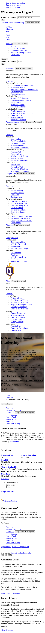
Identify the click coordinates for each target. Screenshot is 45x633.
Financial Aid (16, 152)
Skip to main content (13, 5)
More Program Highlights (10, 593)
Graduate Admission (18, 145)
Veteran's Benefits (10, 501)
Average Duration (28, 455)
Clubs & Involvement (19, 201)
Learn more (14, 441)
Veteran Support (12, 421)
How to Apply (11, 417)
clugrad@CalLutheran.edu (21, 553)
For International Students (20, 218)
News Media (15, 55)
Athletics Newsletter (18, 257)
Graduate (9, 397)
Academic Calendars (18, 120)
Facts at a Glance (17, 298)
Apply (8, 35)
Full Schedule (16, 253)
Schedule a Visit (17, 167)
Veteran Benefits (17, 158)
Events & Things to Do (19, 206)
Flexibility (5, 460)
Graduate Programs (18, 87)
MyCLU (9, 27)
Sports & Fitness (17, 208)
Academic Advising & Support (22, 113)
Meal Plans (15, 195)
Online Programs (17, 92)
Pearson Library (17, 118)
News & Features (17, 315)
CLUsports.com (12, 238)
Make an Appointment (20, 547)
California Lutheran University (12, 23)
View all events (7, 389)
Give (7, 39)
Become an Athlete (18, 242)
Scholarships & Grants (19, 156)
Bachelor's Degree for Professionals (24, 90)
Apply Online (16, 139)
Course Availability (9, 467)
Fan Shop (14, 259)
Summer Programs (18, 94)
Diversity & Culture (18, 210)
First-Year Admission (19, 141)
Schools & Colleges (18, 107)
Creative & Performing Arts (21, 100)
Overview (9, 81)
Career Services (16, 115)
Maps (8, 31)
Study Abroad (16, 102)
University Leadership (19, 307)
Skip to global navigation (15, 3)
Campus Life (11, 173)
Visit (7, 37)
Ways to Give (16, 326)
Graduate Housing (13, 424)
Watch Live (15, 255)
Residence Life (16, 197)
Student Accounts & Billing (21, 160)
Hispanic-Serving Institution (21, 304)
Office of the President (19, 309)
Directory (9, 29)
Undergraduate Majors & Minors (23, 85)
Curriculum (10, 413)
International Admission (20, 148)
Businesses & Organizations (21, 53)
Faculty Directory (17, 322)
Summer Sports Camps (19, 248)
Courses (14, 415)
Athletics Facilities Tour (20, 244)
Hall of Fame (16, 246)
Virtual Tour (15, 165)
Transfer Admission (18, 143)
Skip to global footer (13, 7)
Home (8, 395)
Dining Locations (17, 193)
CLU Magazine (16, 320)
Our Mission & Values (19, 300)
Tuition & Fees (16, 154)
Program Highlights (13, 410)
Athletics (9, 225)
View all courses (7, 630)
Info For (9, 44)
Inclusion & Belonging (19, 302)
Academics (10, 68)
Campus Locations (18, 313)
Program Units (7, 455)
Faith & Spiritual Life (19, 203)
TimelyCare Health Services (21, 221)
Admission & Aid (12, 122)
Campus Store (16, 223)
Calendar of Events (18, 317)
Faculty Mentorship (18, 111)
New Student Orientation (20, 171)
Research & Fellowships (20, 98)
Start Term (5, 474)
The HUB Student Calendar (21, 216)
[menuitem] (25, 49)
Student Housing (17, 190)
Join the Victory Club (19, 261)
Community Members (19, 50)
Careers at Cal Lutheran (20, 328)
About (8, 281)
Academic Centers (17, 105)
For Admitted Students (19, 169)
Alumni (13, 46)
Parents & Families (18, 48)
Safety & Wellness (17, 212)
